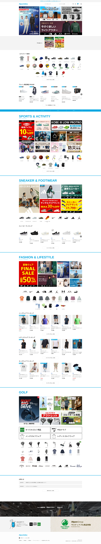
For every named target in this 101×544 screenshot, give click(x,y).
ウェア (58, 110)
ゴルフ (74, 110)
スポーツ (26, 110)
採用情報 (25, 540)
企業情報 (20, 540)
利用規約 (29, 540)
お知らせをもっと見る (50, 490)
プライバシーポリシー (36, 540)
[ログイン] (75, 4)
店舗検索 (51, 510)
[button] (81, 94)
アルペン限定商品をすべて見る (50, 105)
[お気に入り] (73, 4)
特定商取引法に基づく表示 (46, 540)
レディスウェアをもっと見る (50, 357)
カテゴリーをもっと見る (50, 79)
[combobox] (51, 4)
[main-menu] (81, 4)
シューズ (42, 110)
